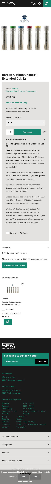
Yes (23, 477)
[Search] (32, 3)
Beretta (15, 88)
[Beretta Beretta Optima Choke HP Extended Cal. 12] (13, 290)
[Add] (8, 322)
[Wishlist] (39, 3)
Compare (14, 233)
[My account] (34, 3)
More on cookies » (25, 481)
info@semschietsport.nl (14, 380)
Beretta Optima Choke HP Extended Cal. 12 (11, 303)
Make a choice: (13, 117)
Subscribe (41, 361)
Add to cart (27, 132)
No (35, 477)
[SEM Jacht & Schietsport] (14, 3)
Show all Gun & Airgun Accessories (21, 91)
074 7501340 (9, 377)
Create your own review (14, 265)
